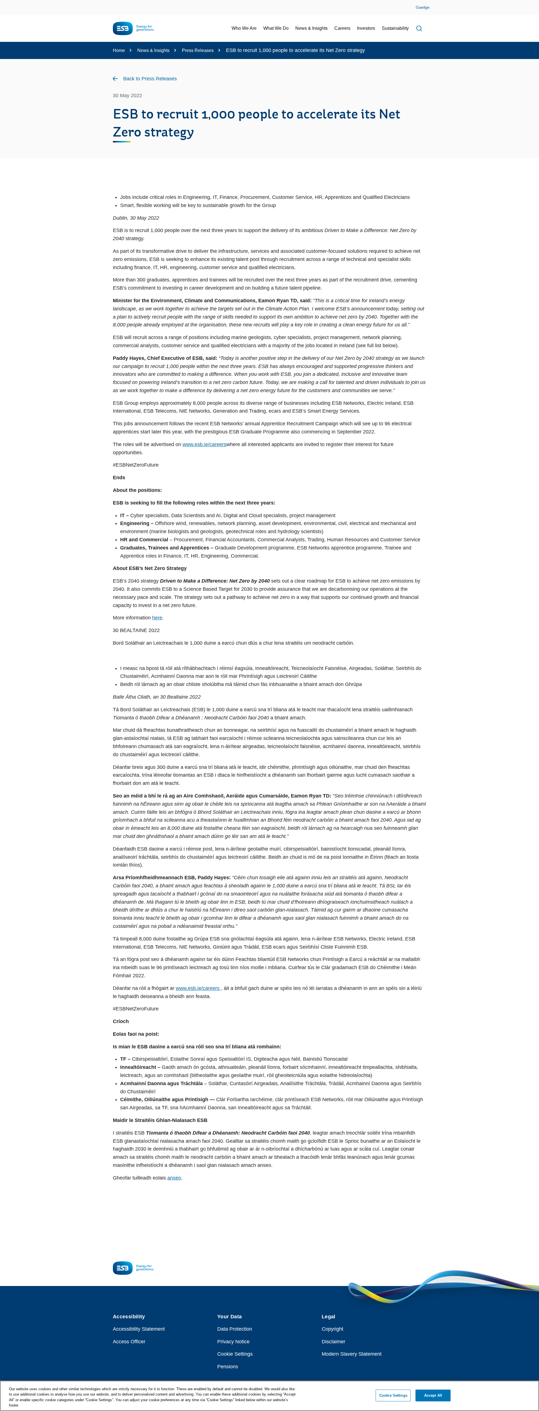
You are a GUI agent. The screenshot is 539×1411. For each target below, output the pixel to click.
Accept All (433, 1395)
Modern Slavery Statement (352, 1354)
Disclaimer (333, 1341)
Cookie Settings (235, 1354)
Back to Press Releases (150, 78)
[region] (269, 1396)
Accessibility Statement (139, 1329)
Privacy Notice (233, 1341)
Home (119, 50)
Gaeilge (423, 7)
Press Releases (198, 50)
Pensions (227, 1366)
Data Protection (234, 1329)
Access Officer (129, 1341)
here (157, 618)
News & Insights (153, 50)
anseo (174, 1178)
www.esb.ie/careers (204, 444)
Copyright (332, 1329)
